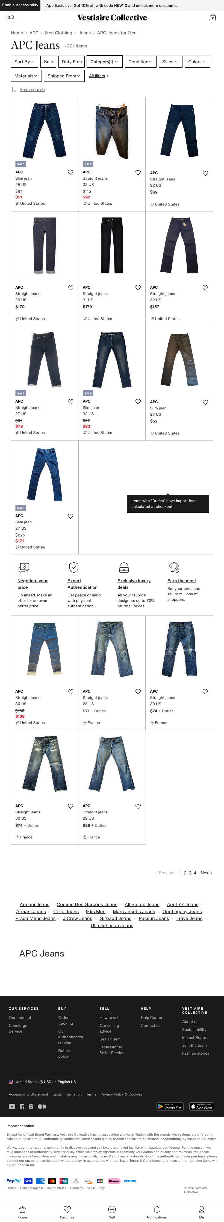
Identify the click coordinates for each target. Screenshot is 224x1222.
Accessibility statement (28, 1094)
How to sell (109, 1018)
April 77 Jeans (182, 904)
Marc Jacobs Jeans (134, 911)
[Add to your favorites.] (70, 172)
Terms (91, 1094)
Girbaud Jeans (115, 918)
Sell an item (109, 1039)
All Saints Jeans (142, 904)
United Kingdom (31, 1188)
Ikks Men (96, 911)
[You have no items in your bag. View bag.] (213, 17)
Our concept (20, 1018)
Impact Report (195, 1037)
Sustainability (194, 1030)
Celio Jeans (66, 911)
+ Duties (98, 711)
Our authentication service (71, 1037)
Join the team (194, 1045)
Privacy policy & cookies (121, 1094)
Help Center (152, 1018)
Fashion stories (195, 1053)
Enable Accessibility (20, 5)
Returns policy (65, 1053)
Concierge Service (18, 1028)
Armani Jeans (34, 904)
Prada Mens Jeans (36, 918)
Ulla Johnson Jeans (112, 925)
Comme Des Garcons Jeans (87, 904)
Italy (102, 1188)
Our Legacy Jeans (182, 911)
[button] (213, 17)
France (11, 1188)
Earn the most (181, 580)
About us (190, 1022)
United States (56, 1188)
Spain (91, 1188)
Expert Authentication (82, 583)
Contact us (151, 1025)
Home (17, 32)
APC (34, 32)
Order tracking (65, 1020)
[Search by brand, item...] (11, 17)
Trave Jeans (189, 918)
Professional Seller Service (111, 1050)
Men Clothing (58, 32)
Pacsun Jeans (154, 918)
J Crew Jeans (77, 918)
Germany (76, 1188)
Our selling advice (109, 1028)
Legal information (67, 1094)
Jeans (85, 32)
